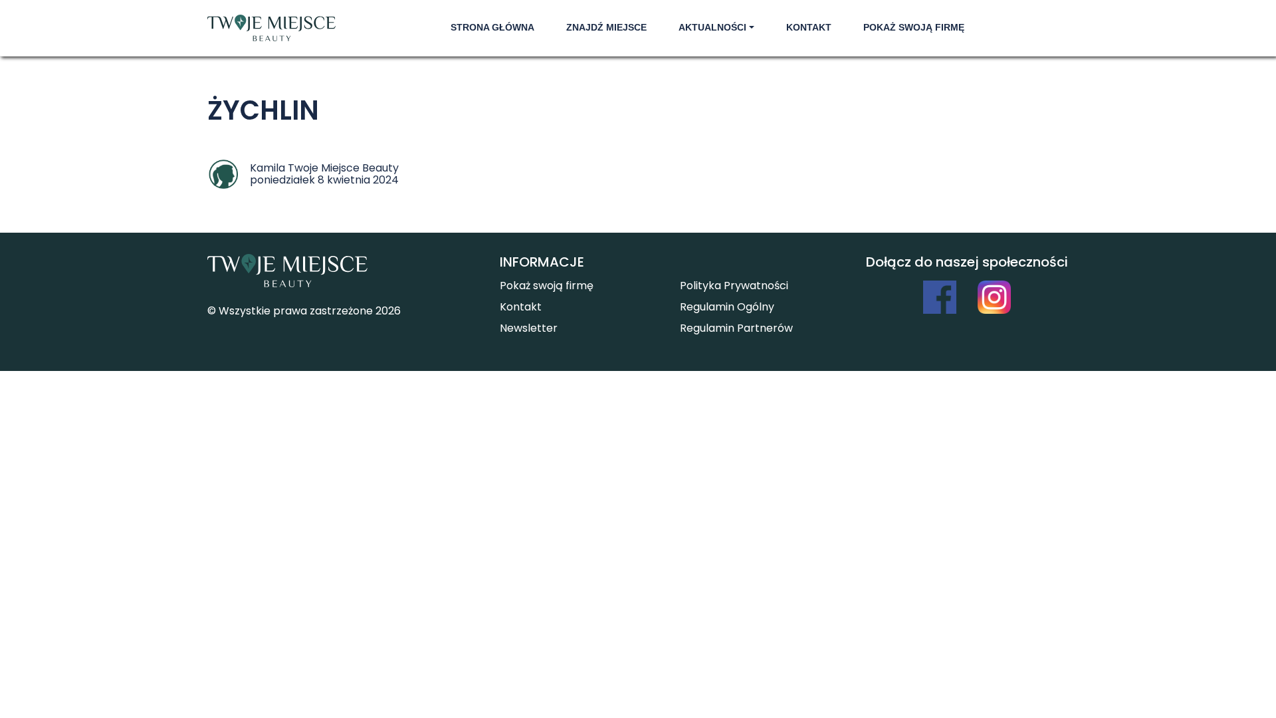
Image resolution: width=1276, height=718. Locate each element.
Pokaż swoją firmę (913, 28)
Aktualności (712, 28)
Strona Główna (492, 28)
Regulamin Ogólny (727, 306)
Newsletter (529, 328)
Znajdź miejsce (606, 28)
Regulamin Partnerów (736, 328)
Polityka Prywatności (734, 285)
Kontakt (808, 28)
